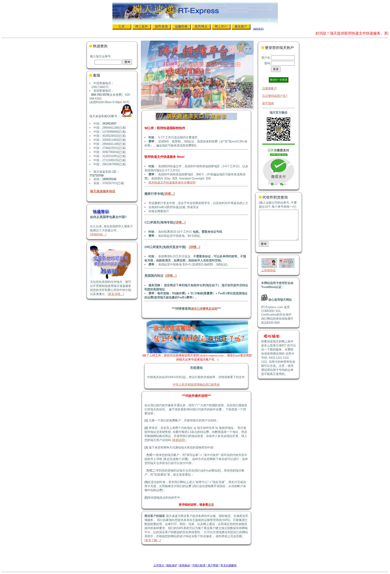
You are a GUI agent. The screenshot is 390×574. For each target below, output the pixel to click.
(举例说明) (178, 440)
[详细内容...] (98, 234)
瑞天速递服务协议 (102, 191)
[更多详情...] (116, 294)
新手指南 (268, 103)
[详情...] (169, 193)
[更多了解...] (152, 540)
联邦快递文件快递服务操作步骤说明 (172, 182)
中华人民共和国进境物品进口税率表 (196, 384)
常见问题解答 (229, 565)
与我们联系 (199, 565)
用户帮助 (213, 565)
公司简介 (159, 565)
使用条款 (184, 565)
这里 (211, 504)
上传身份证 (268, 270)
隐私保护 (171, 565)
